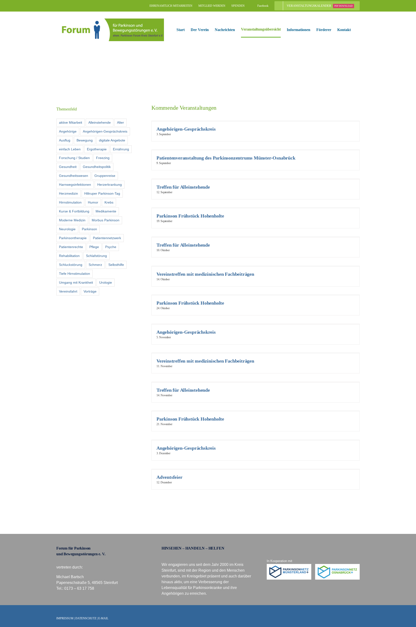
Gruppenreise (104, 176)
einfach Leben (70, 149)
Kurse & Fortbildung (74, 211)
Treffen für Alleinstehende (183, 187)
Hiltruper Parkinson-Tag (102, 193)
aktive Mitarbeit (70, 122)
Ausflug (64, 140)
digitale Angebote (112, 140)
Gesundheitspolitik (97, 167)
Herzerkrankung (109, 184)
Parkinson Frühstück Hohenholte (190, 215)
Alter (120, 122)
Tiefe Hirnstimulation (74, 273)
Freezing (103, 158)
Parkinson (89, 229)
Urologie (105, 282)
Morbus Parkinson (105, 220)
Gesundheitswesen (73, 176)
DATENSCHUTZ (85, 618)
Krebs (108, 202)
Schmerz (95, 265)
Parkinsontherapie (73, 238)
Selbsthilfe (116, 265)
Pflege (94, 247)
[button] (358, 30)
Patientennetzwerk (107, 238)
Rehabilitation (69, 256)
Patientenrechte (71, 247)
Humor (93, 202)
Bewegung (85, 140)
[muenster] (289, 566)
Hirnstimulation (70, 202)
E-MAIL (103, 618)
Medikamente (106, 211)
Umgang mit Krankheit (76, 282)
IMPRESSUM (64, 618)
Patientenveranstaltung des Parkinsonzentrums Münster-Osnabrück (225, 157)
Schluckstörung (70, 265)
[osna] (337, 566)
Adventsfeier (169, 477)
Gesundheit (68, 167)
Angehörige (68, 131)
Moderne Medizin (72, 220)
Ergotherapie (97, 149)
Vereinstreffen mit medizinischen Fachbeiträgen (205, 274)
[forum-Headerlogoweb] (110, 20)
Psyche (110, 247)
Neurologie (67, 229)
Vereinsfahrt (68, 291)
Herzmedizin (68, 193)
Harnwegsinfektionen (75, 184)
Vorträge (90, 291)
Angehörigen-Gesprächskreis (186, 129)
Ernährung (121, 149)
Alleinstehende (99, 122)
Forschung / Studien (74, 158)
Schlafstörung (96, 256)
